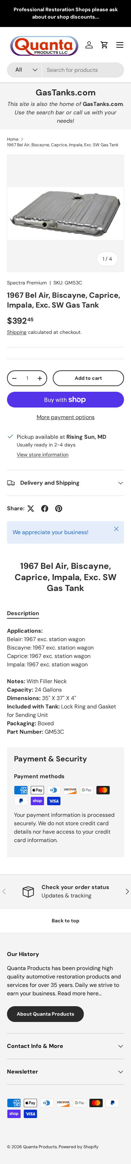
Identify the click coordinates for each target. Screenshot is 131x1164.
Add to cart (88, 378)
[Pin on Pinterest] (59, 509)
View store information (42, 454)
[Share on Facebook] (45, 509)
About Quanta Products (45, 1014)
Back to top (65, 920)
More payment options (66, 417)
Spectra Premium (27, 283)
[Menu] (120, 45)
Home (13, 139)
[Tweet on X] (31, 509)
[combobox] (65, 70)
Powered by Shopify (79, 1147)
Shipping (17, 332)
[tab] (23, 613)
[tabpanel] (65, 681)
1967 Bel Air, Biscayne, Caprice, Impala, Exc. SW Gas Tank (62, 145)
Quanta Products (40, 1147)
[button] (104, 45)
